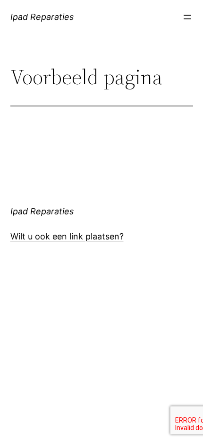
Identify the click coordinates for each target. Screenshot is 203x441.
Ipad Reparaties (42, 17)
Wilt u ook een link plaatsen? (67, 236)
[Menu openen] (187, 17)
